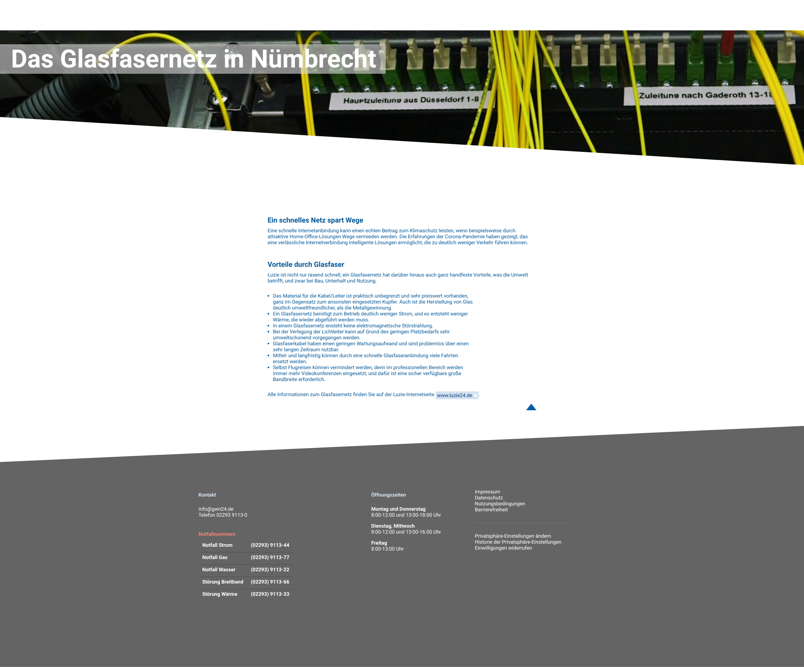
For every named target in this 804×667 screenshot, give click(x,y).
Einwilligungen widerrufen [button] (503, 548)
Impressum (487, 492)
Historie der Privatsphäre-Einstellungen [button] (518, 542)
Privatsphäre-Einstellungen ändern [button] (513, 536)
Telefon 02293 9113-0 (222, 515)
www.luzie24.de (454, 395)
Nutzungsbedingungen (500, 504)
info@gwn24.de (215, 509)
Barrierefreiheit (491, 510)
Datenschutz (489, 498)
